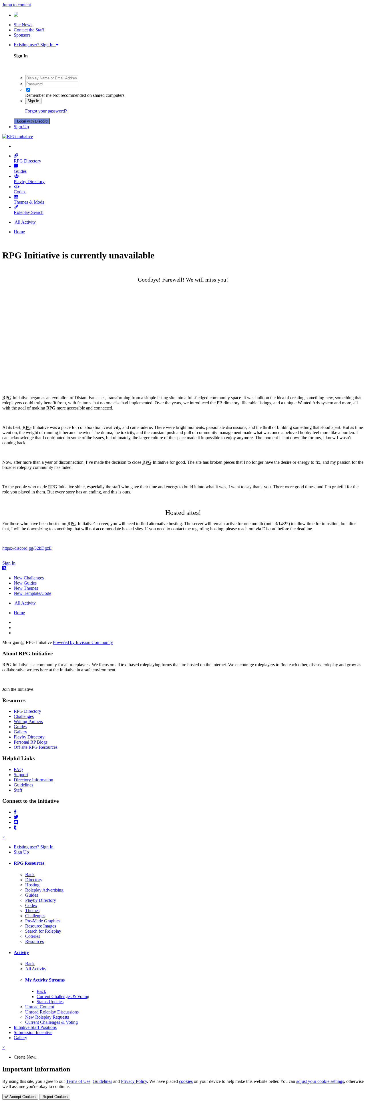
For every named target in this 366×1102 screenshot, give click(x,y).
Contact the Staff (29, 29)
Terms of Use (78, 1081)
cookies (186, 1081)
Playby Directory (29, 181)
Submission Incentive (33, 1032)
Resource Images (40, 926)
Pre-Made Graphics (42, 920)
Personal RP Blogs (30, 742)
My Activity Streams (45, 979)
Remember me (38, 95)
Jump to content (16, 4)
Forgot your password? (46, 111)
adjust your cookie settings (320, 1081)
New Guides (25, 583)
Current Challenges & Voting (63, 996)
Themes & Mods (29, 202)
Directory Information (33, 779)
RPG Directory (27, 160)
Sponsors (22, 35)
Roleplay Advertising (44, 890)
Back (30, 874)
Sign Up (21, 126)
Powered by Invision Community (83, 642)
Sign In (33, 101)
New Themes (26, 588)
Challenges (24, 716)
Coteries (32, 936)
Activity (21, 952)
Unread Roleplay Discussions (52, 1011)
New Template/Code (32, 593)
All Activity (35, 968)
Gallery (20, 731)
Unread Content (39, 1006)
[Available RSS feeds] (4, 568)
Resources (34, 941)
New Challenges (29, 577)
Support (21, 774)
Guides (20, 171)
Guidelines (23, 784)
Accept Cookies (22, 1097)
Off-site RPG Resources (35, 747)
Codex (20, 191)
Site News (23, 24)
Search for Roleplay (43, 931)
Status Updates (50, 1001)
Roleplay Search (28, 212)
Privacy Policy (134, 1081)
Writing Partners (28, 721)
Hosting (32, 884)
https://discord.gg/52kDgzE (27, 548)
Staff (18, 790)
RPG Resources (29, 863)
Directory (33, 879)
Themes (32, 910)
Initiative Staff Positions (35, 1027)
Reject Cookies (54, 1097)
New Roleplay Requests (47, 1017)
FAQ (18, 769)
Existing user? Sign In (35, 44)
